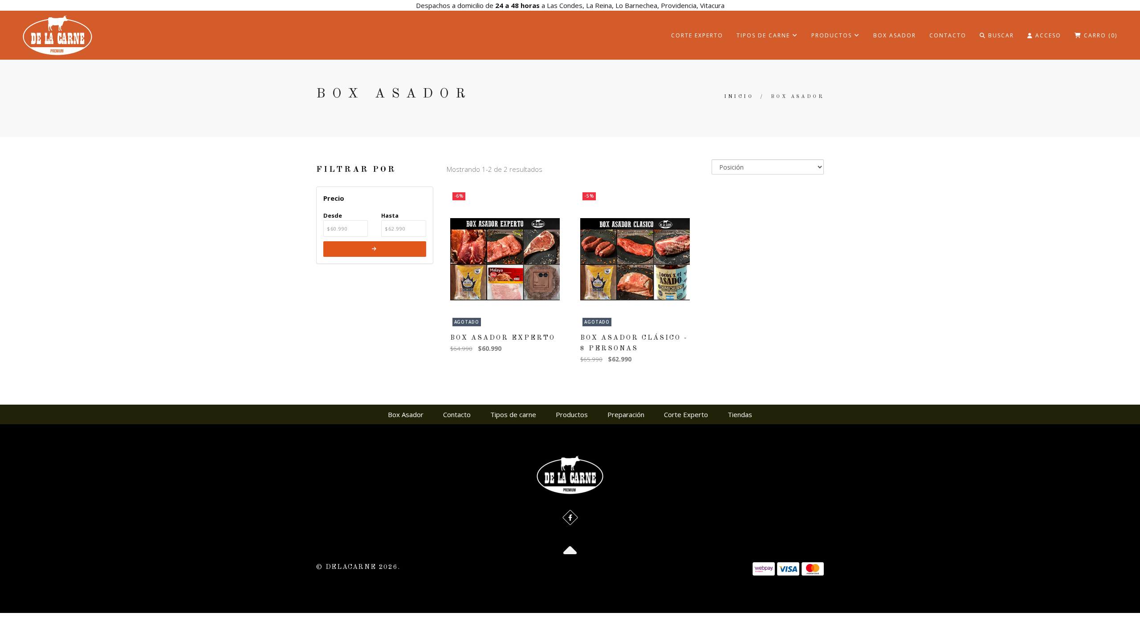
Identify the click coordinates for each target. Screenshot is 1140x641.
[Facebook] (570, 517)
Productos (832, 35)
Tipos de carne (764, 35)
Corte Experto (697, 35)
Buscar (1000, 35)
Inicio (738, 96)
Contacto (947, 35)
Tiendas (740, 414)
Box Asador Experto (502, 338)
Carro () (1099, 35)
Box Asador (894, 35)
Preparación (625, 414)
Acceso (1047, 35)
